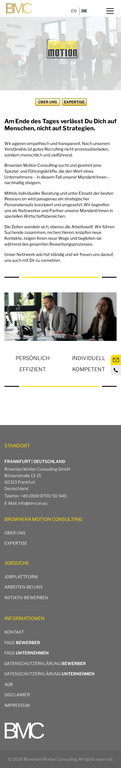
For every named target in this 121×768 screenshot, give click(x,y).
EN (74, 11)
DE (84, 11)
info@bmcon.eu (33, 503)
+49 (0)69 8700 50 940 (43, 495)
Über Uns (15, 532)
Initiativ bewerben (26, 597)
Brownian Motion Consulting (50, 759)
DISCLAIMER (17, 694)
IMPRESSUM (17, 705)
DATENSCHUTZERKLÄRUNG (45, 663)
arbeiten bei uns (23, 586)
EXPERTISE (15, 543)
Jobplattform (21, 576)
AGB (8, 684)
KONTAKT (14, 631)
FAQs (22, 642)
